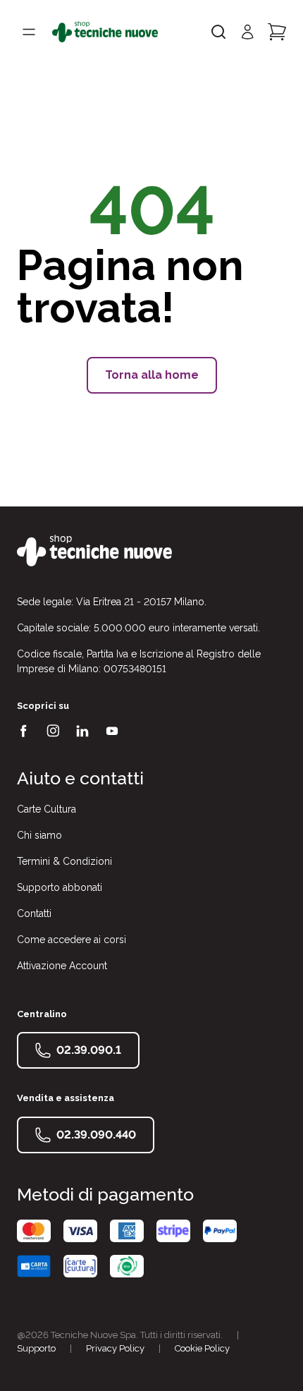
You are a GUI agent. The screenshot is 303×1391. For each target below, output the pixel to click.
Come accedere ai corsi (71, 939)
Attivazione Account (62, 965)
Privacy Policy (115, 1348)
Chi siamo (39, 835)
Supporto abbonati (59, 887)
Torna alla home (152, 375)
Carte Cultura (46, 809)
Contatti (34, 913)
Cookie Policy (202, 1348)
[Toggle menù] (29, 32)
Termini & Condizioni (64, 861)
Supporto (36, 1348)
